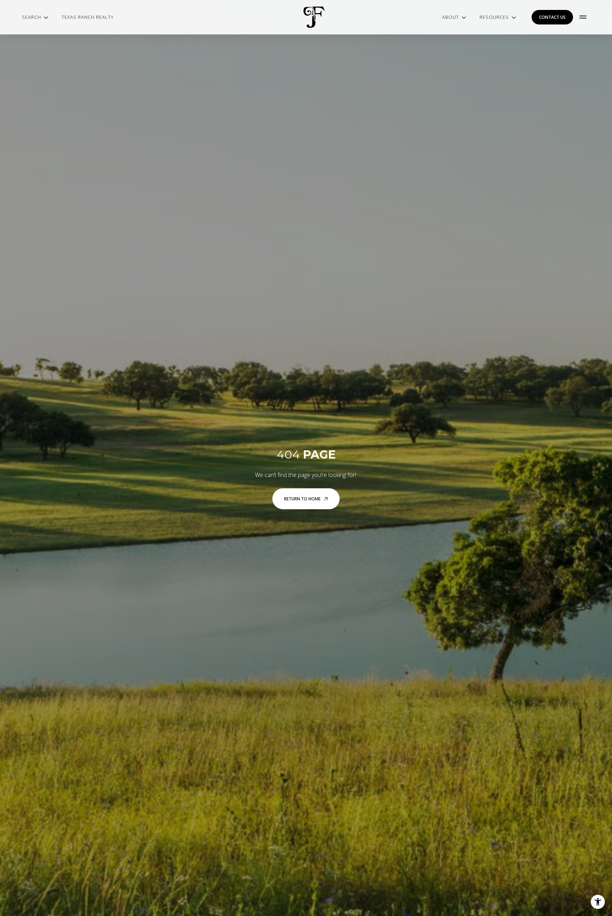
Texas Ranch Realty (88, 17)
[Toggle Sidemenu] (583, 17)
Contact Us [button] (552, 17)
